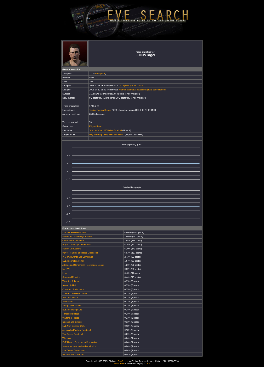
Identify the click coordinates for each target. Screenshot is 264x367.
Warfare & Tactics (70, 318)
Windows (66, 338)
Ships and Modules (71, 277)
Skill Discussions (70, 297)
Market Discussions (71, 249)
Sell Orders (67, 301)
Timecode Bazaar (70, 314)
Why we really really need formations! (106, 134)
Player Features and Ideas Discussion (80, 253)
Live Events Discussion (73, 350)
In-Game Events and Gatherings (77, 257)
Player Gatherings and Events (76, 244)
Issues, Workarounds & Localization (79, 346)
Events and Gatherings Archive (77, 236)
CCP (148, 363)
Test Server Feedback (72, 334)
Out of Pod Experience (73, 240)
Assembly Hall (69, 285)
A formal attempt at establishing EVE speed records (143, 90)
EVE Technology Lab (72, 310)
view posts (100, 73)
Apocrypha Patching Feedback (76, 330)
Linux (64, 273)
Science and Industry (72, 322)
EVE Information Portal (72, 261)
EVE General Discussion (74, 232)
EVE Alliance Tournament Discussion (79, 342)
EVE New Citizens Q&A (73, 326)
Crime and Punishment (73, 289)
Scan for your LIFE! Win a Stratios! (105, 130)
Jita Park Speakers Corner (75, 293)
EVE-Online (119, 363)
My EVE (66, 269)
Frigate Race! (95, 126)
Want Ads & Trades (71, 281)
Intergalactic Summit (71, 305)
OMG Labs (123, 361)
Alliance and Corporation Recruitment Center (83, 265)
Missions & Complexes (73, 354)
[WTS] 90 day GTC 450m (131, 85)
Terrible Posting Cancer (100, 110)
